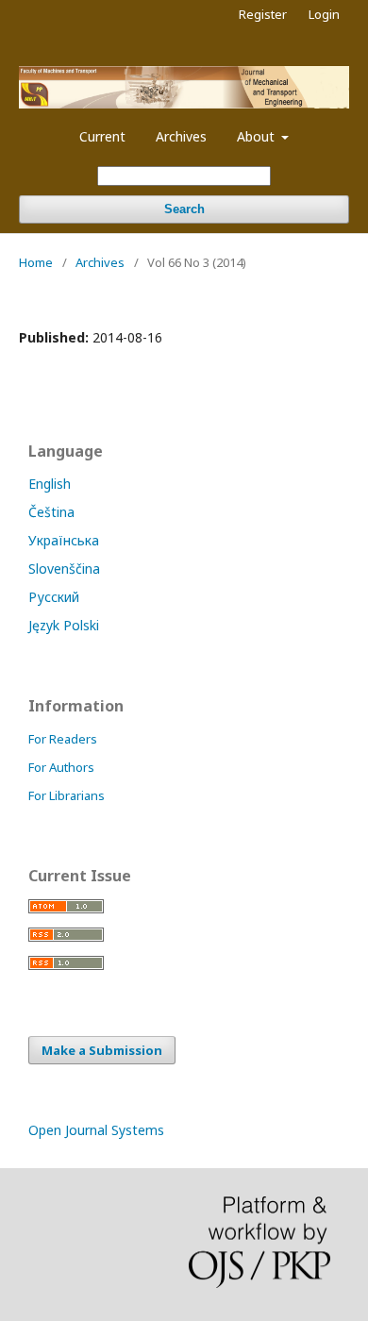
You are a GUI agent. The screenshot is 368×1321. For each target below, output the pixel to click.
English (49, 484)
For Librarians (66, 795)
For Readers (62, 738)
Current (102, 136)
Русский (53, 597)
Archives (181, 136)
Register (263, 14)
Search (184, 209)
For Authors (61, 767)
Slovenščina (64, 568)
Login (324, 14)
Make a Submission (102, 1050)
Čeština (51, 512)
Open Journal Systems (96, 1130)
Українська (63, 540)
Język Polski (63, 625)
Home (36, 262)
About (257, 136)
